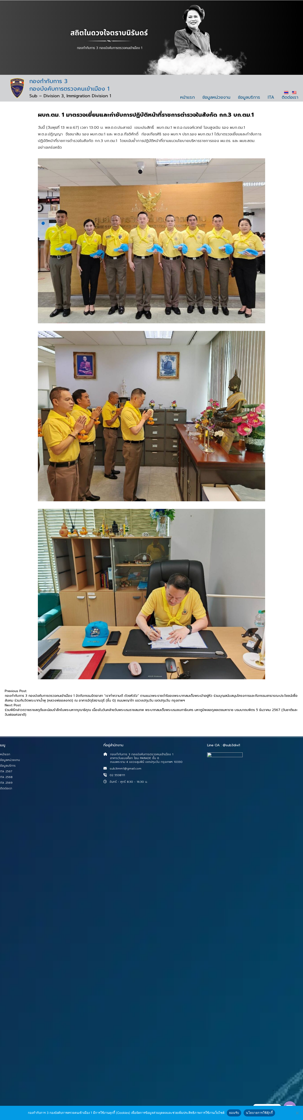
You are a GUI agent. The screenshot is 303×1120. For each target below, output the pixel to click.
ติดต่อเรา (290, 97)
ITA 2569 (6, 783)
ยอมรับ (234, 1113)
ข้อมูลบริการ (249, 97)
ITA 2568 (6, 777)
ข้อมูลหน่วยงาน (216, 97)
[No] (297, 1113)
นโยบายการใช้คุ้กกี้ (259, 1113)
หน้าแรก (187, 97)
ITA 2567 (6, 771)
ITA (271, 97)
